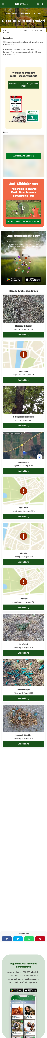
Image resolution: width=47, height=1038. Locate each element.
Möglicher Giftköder (23, 326)
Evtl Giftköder (23, 462)
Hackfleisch (23, 644)
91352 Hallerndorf (25, 13)
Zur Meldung (23, 334)
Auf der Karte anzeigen (23, 156)
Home (8, 13)
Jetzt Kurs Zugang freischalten (24, 221)
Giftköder (14, 13)
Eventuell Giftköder (24, 735)
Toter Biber (23, 508)
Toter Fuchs (23, 371)
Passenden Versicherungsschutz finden (23, 85)
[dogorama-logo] (21, 3)
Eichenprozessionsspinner (23, 417)
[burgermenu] (3, 3)
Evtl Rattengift (23, 689)
